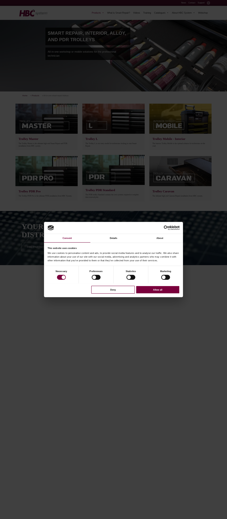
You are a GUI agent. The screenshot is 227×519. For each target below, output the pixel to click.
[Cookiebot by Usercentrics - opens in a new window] (166, 227)
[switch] (96, 277)
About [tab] (159, 238)
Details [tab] (113, 238)
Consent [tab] (67, 238)
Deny (113, 289)
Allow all (157, 289)
